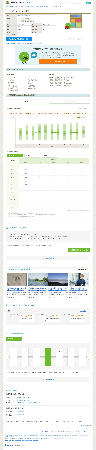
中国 (31, 440)
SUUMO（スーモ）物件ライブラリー (17, 2)
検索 (89, 3)
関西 (26, 440)
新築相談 (29, 438)
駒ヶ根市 (46, 6)
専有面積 (11, 155)
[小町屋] (48, 357)
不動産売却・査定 (22, 438)
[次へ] (88, 318)
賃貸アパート (38, 435)
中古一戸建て (82, 435)
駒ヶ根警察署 (20, 414)
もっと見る (83, 311)
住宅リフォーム (13, 438)
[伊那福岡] (36, 357)
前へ (7, 357)
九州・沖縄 (35, 440)
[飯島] (13, 357)
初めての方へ (46, 431)
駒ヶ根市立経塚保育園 (34, 402)
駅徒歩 (45, 155)
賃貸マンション (30, 435)
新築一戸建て (75, 435)
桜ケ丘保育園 (20, 402)
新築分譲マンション (58, 435)
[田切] (25, 357)
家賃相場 (51, 435)
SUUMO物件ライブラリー (29, 6)
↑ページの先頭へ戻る (86, 425)
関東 (13, 440)
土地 (87, 435)
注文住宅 (7, 438)
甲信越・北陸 (18, 440)
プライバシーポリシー (74, 431)
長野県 (40, 6)
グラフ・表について (84, 108)
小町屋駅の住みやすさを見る (79, 250)
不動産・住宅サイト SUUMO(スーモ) (13, 435)
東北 (10, 440)
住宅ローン (42, 438)
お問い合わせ (86, 431)
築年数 (28, 155)
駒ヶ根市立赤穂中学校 (23, 397)
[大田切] (71, 357)
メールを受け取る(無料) (58, 61)
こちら (69, 372)
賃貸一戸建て (45, 435)
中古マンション (67, 435)
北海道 (6, 440)
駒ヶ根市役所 (20, 411)
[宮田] (82, 357)
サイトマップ (55, 431)
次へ (88, 357)
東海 (23, 440)
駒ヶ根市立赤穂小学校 (23, 400)
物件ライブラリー (50, 438)
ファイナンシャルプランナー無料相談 (64, 438)
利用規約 (63, 431)
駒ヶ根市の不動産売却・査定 (19, 39)
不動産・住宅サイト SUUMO (13, 6)
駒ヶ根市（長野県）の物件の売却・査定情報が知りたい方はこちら (24, 43)
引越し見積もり (35, 438)
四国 (28, 440)
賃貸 (25, 435)
